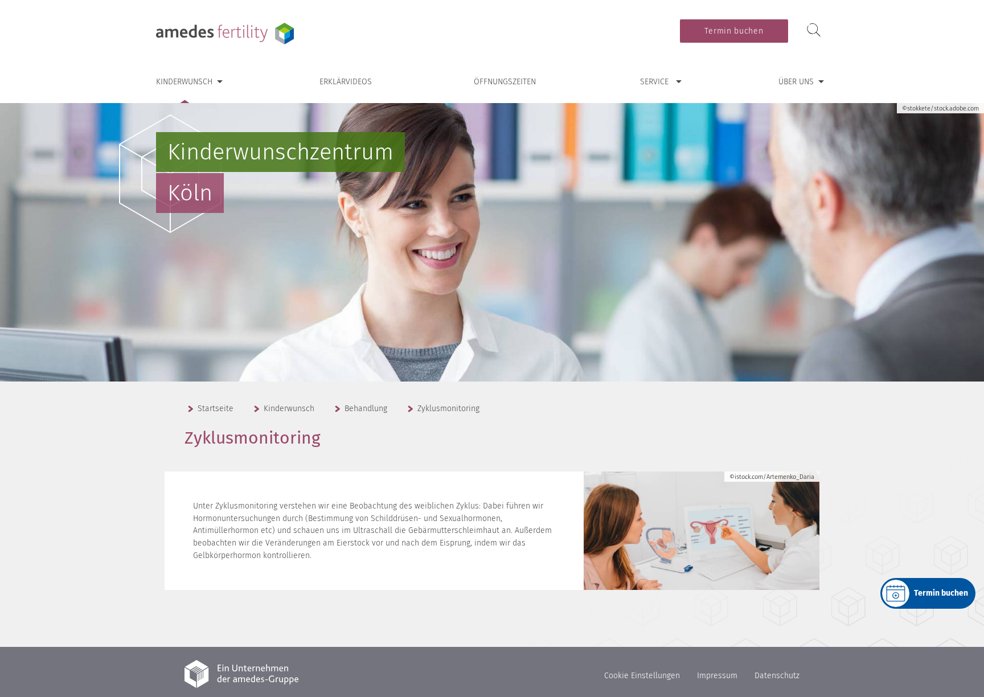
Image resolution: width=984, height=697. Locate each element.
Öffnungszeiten (505, 82)
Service (654, 82)
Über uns (796, 82)
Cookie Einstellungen (642, 675)
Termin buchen (733, 31)
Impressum (717, 675)
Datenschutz (777, 675)
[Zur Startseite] (227, 33)
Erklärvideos (345, 82)
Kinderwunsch (184, 82)
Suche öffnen (813, 30)
